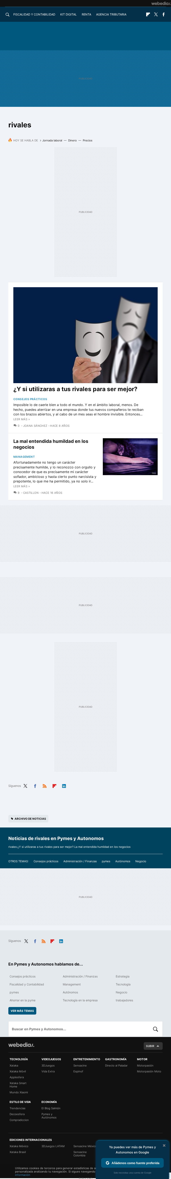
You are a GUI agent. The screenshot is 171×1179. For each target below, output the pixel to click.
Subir (150, 1046)
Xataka (14, 1065)
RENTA (86, 14)
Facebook (163, 14)
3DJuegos (48, 1065)
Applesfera (17, 1077)
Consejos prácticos (30, 399)
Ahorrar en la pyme (22, 1000)
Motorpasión (145, 1065)
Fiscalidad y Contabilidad (34, 14)
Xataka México (19, 1146)
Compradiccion (19, 1120)
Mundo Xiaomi (19, 1092)
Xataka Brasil (18, 1152)
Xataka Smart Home (18, 1084)
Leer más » (21, 419)
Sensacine (80, 1065)
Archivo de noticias (30, 818)
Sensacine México (85, 1146)
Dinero (72, 140)
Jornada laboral (52, 140)
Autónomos (122, 861)
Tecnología (123, 984)
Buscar (155, 1029)
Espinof (78, 1071)
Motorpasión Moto (149, 1071)
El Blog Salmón (50, 1108)
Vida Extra (48, 1071)
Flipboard (148, 14)
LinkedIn (64, 785)
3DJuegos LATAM (53, 1146)
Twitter (155, 14)
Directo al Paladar (116, 1065)
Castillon (31, 492)
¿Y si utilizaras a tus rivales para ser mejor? (75, 389)
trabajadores (124, 1000)
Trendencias (17, 1108)
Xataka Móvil (18, 1071)
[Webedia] (161, 3)
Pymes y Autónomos (49, 1115)
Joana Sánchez (35, 425)
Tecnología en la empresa (80, 1000)
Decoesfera (17, 1114)
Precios (87, 140)
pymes (106, 861)
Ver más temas (22, 1010)
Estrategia (123, 976)
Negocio (140, 861)
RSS (44, 785)
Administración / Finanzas (80, 861)
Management (24, 456)
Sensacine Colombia (80, 1153)
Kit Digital (68, 14)
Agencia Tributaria (111, 14)
